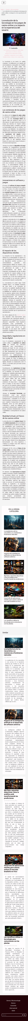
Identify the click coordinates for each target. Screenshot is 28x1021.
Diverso (13, 1003)
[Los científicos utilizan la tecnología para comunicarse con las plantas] (14, 612)
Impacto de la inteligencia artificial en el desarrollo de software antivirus (12, 555)
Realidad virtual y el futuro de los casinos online (13, 57)
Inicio (2, 9)
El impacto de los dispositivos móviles (13, 53)
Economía (13, 1005)
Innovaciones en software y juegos (13, 51)
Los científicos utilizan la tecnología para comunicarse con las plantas (13, 622)
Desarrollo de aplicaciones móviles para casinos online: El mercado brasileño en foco (13, 599)
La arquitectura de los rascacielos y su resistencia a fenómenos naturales (13, 532)
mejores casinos (21, 315)
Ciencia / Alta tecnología (12, 9)
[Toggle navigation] (4, 2)
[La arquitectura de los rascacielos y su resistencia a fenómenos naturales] (14, 522)
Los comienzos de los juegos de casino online (13, 50)
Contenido (14, 48)
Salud (13, 1010)
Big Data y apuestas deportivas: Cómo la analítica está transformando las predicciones (14, 577)
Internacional (13, 1008)
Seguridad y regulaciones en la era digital (13, 55)
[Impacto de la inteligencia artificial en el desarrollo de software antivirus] (14, 545)
